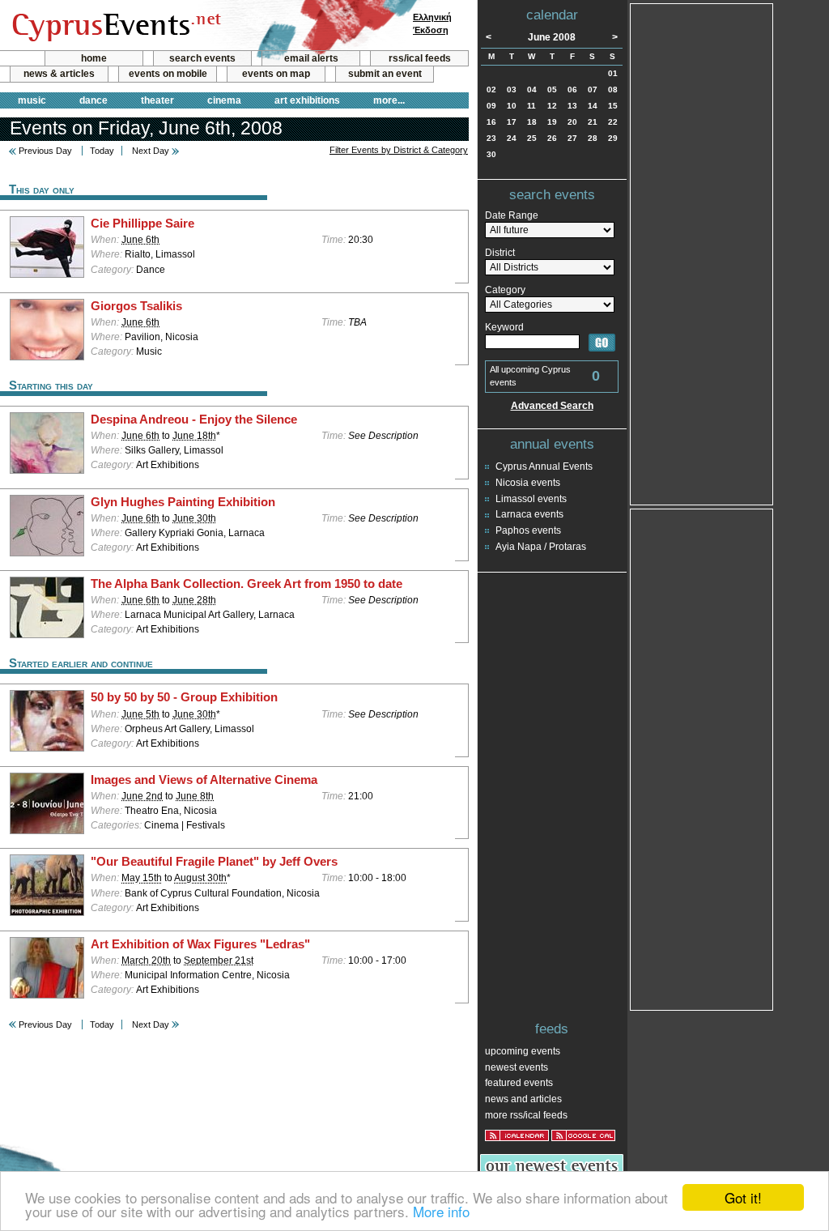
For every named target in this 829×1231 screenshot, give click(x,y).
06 (572, 89)
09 (491, 105)
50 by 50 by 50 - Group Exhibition (184, 697)
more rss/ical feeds (526, 1115)
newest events (516, 1067)
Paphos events (528, 530)
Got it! (743, 1197)
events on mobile (168, 73)
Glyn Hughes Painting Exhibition (183, 502)
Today (102, 150)
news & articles (59, 73)
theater (157, 100)
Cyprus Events (114, 26)
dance (93, 100)
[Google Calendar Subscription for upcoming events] (583, 1135)
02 (491, 89)
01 (613, 73)
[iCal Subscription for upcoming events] (517, 1135)
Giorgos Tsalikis (136, 306)
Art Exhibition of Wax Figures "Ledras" (200, 944)
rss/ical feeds (420, 58)
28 (592, 138)
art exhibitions (307, 100)
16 (491, 121)
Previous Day (45, 150)
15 (613, 105)
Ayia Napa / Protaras (540, 546)
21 (592, 121)
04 (532, 89)
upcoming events (522, 1051)
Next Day (150, 150)
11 (531, 105)
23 (491, 138)
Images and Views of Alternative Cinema (204, 779)
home (94, 58)
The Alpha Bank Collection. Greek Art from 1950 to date (246, 583)
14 (592, 105)
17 (512, 121)
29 (613, 138)
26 (552, 138)
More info (441, 1211)
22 (613, 121)
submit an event (385, 73)
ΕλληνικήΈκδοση (432, 23)
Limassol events (531, 499)
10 (512, 105)
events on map (276, 73)
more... (389, 100)
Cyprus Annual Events (544, 466)
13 (572, 105)
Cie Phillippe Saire (142, 223)
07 (592, 89)
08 (613, 89)
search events (202, 58)
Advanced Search (552, 405)
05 (552, 89)
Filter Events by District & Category (398, 150)
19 (552, 121)
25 (532, 138)
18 (532, 121)
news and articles (523, 1099)
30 (491, 154)
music (32, 100)
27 (572, 138)
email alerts (311, 58)
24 (512, 138)
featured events (519, 1082)
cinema (224, 100)
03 (512, 89)
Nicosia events (527, 482)
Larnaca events (529, 514)
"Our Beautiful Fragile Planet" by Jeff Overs (214, 861)
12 (552, 105)
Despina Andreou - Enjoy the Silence (194, 419)
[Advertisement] (702, 253)
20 (572, 121)
